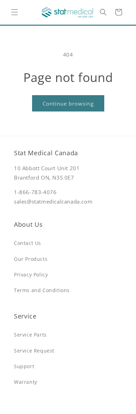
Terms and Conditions (42, 290)
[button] (14, 12)
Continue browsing (68, 103)
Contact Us (27, 243)
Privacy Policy (31, 274)
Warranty (25, 382)
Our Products (30, 259)
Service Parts (30, 334)
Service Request (34, 350)
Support (24, 366)
